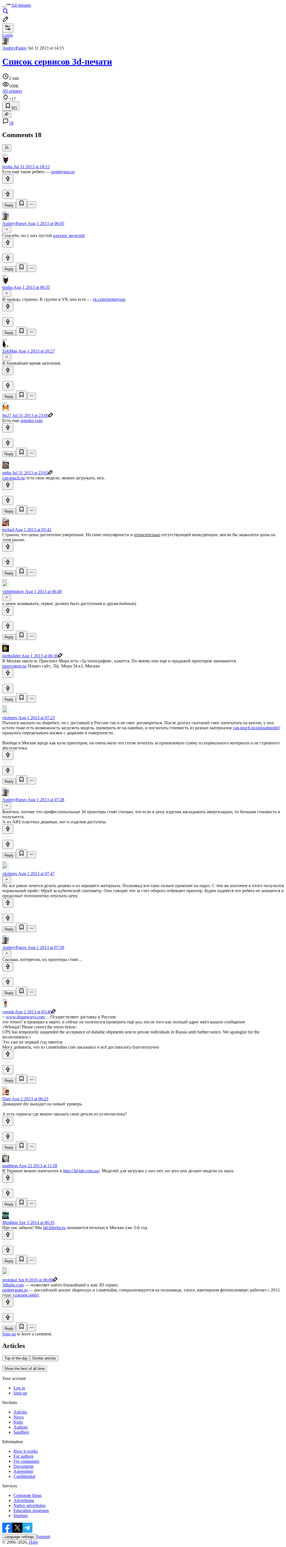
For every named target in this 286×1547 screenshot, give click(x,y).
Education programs (31, 1510)
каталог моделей (69, 235)
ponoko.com (31, 420)
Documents (23, 1466)
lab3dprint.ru (54, 1227)
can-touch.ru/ (13, 477)
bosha (7, 166)
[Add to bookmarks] (21, 203)
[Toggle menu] (4, 7)
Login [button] (7, 35)
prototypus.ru (63, 171)
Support (43, 1536)
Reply (9, 205)
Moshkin (10, 1222)
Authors (20, 1427)
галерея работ (26, 1295)
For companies (26, 1461)
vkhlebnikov (13, 591)
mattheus (10, 1165)
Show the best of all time (24, 1368)
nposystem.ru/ (14, 666)
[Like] (7, 179)
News (18, 1417)
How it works (25, 1451)
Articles (20, 1412)
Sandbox (21, 1432)
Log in (19, 1388)
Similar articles (44, 1358)
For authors (23, 1456)
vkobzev (9, 717)
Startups (20, 1515)
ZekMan (9, 351)
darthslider (11, 655)
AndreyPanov (14, 48)
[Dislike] (7, 194)
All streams (21, 5)
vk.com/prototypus (108, 299)
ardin (6, 472)
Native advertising (29, 1505)
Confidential (24, 1476)
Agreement (23, 1471)
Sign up (9, 1334)
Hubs (18, 1422)
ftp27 (6, 415)
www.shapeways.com (25, 1016)
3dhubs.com (13, 1285)
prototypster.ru (15, 1290)
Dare (6, 1098)
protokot (9, 1280)
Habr (33, 1542)
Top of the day (16, 1358)
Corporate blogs (27, 1495)
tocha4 (8, 529)
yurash (8, 1011)
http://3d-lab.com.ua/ (81, 1170)
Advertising (23, 1500)
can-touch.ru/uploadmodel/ (256, 727)
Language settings (19, 1537)
